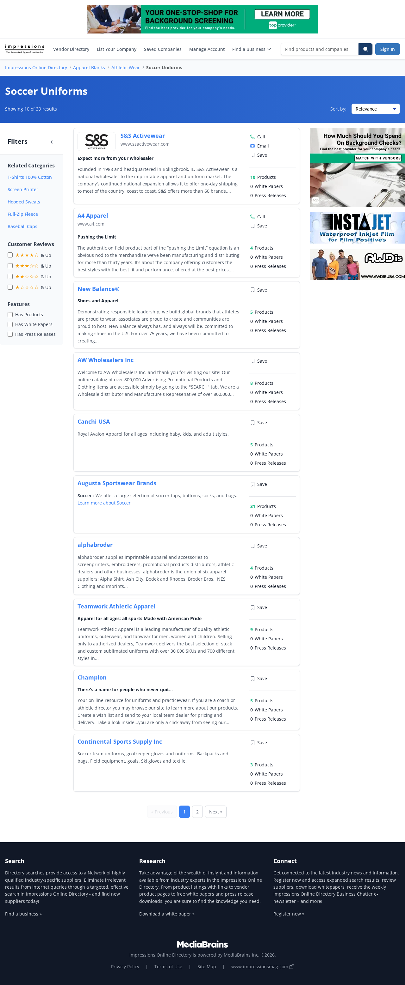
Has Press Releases (35, 334)
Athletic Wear (125, 67)
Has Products (29, 314)
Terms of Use (168, 967)
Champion (92, 677)
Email (263, 146)
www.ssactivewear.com (145, 144)
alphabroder (95, 544)
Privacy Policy (125, 967)
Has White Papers (34, 324)
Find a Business (248, 49)
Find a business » (23, 914)
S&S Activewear (143, 135)
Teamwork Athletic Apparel (117, 606)
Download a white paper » (167, 914)
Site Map (206, 967)
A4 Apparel (93, 215)
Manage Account (207, 49)
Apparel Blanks (89, 67)
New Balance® (99, 289)
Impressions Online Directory (36, 67)
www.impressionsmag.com (260, 967)
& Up (33, 254)
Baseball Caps (22, 226)
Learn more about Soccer (104, 503)
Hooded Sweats (24, 202)
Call (261, 137)
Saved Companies (163, 49)
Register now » (288, 914)
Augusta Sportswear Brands (117, 483)
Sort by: (338, 109)
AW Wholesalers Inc (106, 360)
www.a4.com (91, 224)
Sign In (387, 49)
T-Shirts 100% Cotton (30, 177)
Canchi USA (94, 421)
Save (262, 155)
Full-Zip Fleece (23, 214)
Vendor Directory (71, 49)
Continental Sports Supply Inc (120, 741)
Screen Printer (23, 189)
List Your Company (116, 49)
